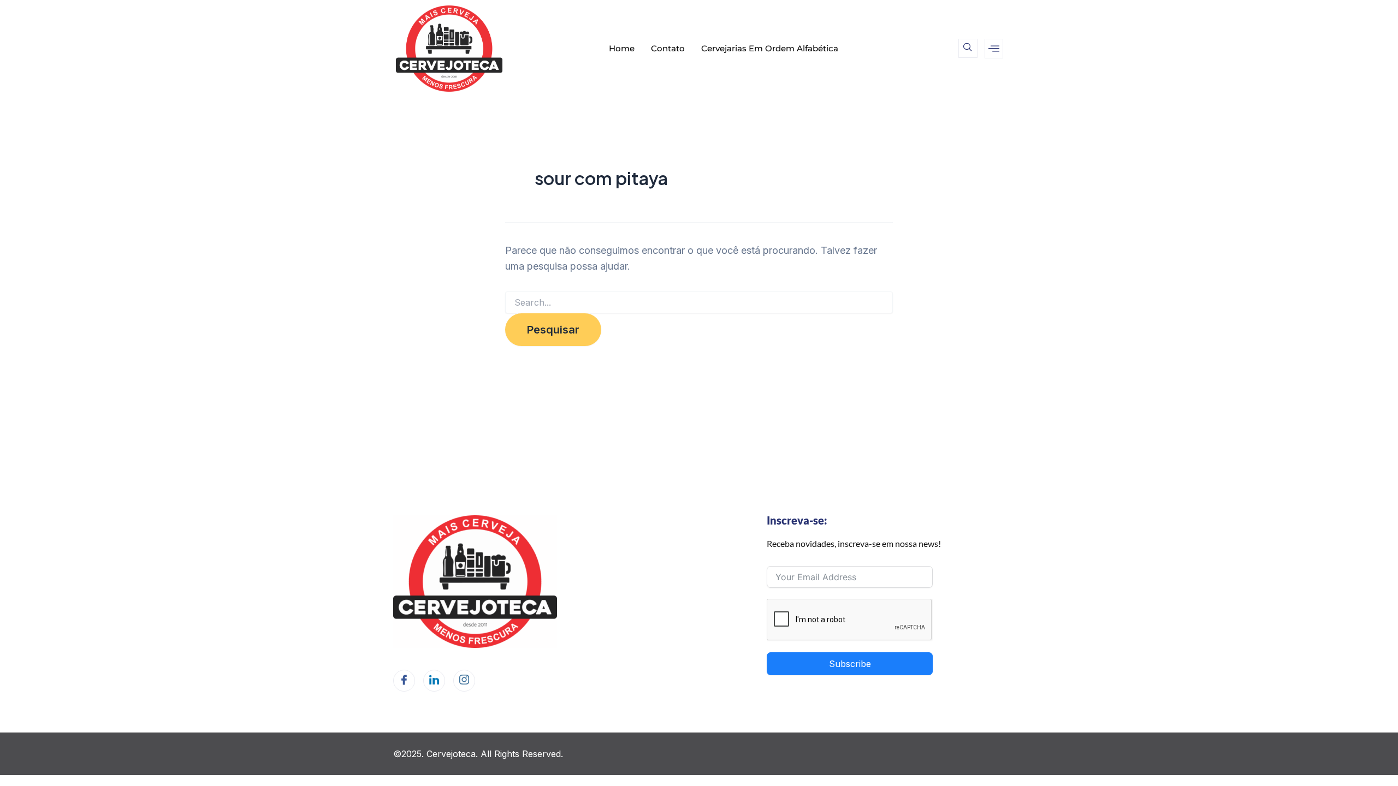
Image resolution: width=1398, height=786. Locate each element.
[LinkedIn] (434, 681)
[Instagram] (464, 681)
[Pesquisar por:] (699, 302)
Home (622, 48)
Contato (668, 48)
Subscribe (850, 663)
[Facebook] (404, 681)
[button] (968, 48)
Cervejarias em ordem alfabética (769, 48)
